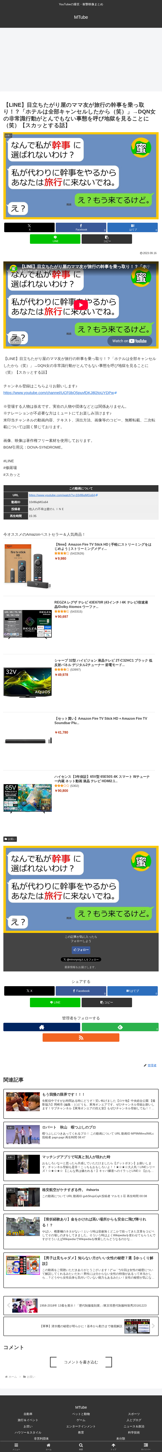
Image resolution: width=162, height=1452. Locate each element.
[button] (107, 239)
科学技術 (134, 1432)
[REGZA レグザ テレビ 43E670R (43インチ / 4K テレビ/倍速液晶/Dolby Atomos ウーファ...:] (27, 624)
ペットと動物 (81, 1414)
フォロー (83, 949)
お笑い (12, 839)
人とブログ (134, 1420)
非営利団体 (41, 1438)
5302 (74, 785)
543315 (76, 611)
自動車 (28, 1414)
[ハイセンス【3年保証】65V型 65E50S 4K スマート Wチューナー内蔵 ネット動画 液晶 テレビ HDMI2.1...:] (27, 799)
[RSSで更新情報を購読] (81, 1037)
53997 (75, 669)
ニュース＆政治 (134, 1426)
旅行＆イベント (28, 1420)
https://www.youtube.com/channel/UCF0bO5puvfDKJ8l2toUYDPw (58, 393)
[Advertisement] (81, 59)
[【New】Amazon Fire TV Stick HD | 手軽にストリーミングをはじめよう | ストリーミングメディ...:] (27, 566)
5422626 (77, 553)
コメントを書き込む (81, 1362)
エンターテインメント (81, 1426)
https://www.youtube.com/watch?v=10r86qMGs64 (62, 495)
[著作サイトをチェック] (41, 1027)
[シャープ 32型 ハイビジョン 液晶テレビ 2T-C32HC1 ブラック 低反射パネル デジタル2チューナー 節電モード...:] (27, 682)
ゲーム (81, 1420)
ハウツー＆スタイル (28, 1432)
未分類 (120, 1438)
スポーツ (134, 1414)
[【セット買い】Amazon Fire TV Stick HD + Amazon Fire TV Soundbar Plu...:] (27, 741)
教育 (81, 1432)
